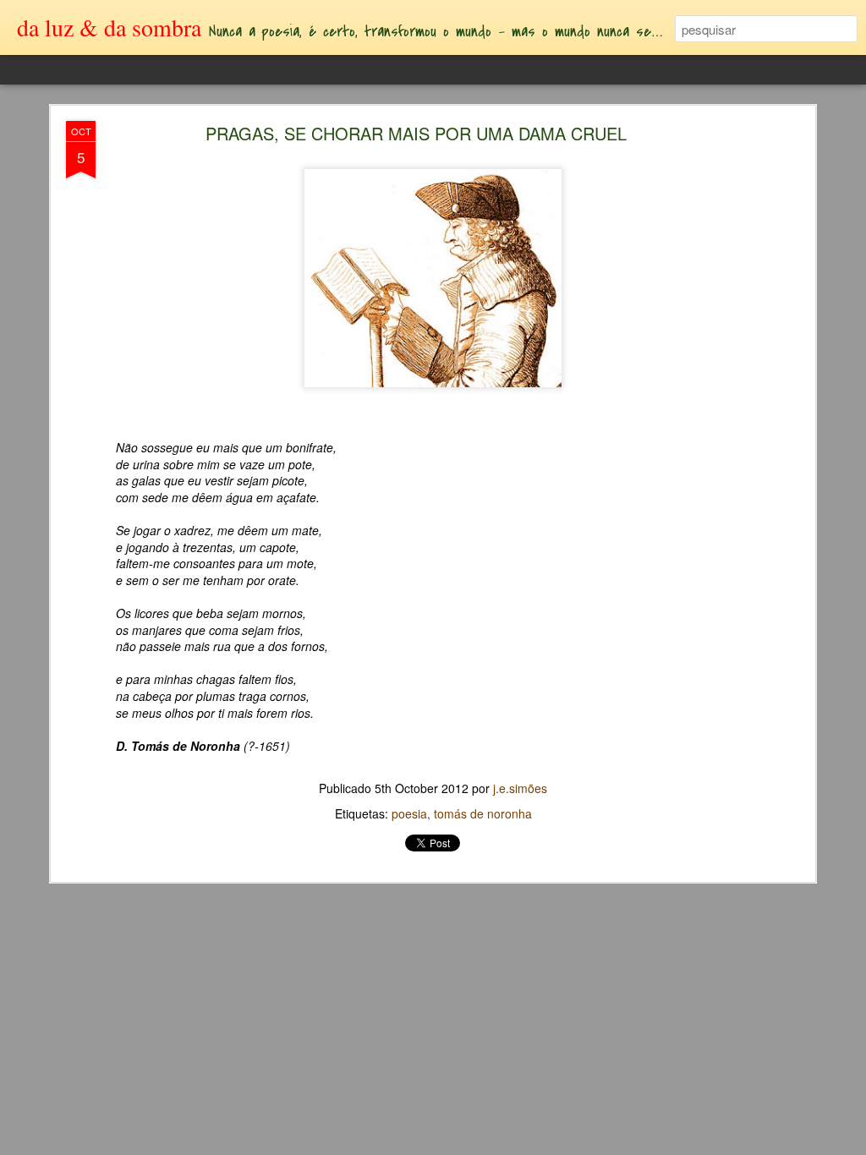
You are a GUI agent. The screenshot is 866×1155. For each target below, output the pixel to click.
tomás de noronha (483, 813)
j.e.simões (520, 788)
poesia (409, 813)
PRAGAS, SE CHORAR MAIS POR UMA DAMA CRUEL (416, 133)
